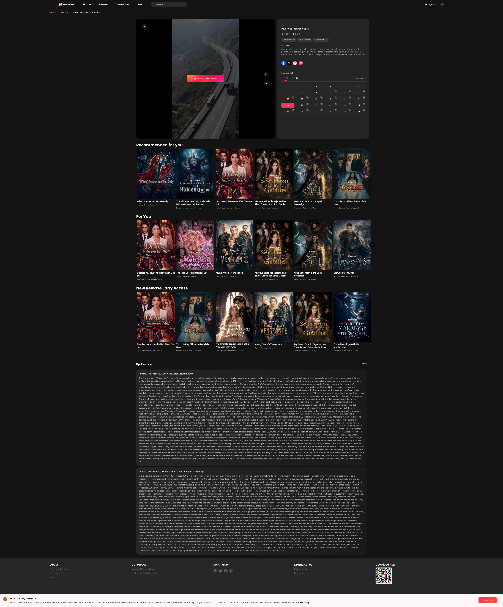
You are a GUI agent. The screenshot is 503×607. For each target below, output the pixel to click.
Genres (64, 12)
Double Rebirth (304, 40)
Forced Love (338, 351)
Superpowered (182, 276)
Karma (198, 208)
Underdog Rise (289, 40)
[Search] (154, 4)
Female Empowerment (185, 208)
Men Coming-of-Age (349, 276)
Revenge (274, 208)
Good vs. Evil (194, 276)
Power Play (234, 276)
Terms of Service (59, 569)
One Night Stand (222, 350)
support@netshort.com (144, 569)
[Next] (372, 244)
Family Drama (339, 208)
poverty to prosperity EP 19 (86, 12)
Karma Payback (321, 40)
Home (53, 12)
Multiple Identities (309, 208)
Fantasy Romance (262, 208)
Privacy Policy (57, 573)
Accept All (488, 600)
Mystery (140, 205)
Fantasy (336, 276)
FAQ (52, 577)
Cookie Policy (302, 602)
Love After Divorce (351, 351)
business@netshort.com (144, 573)
